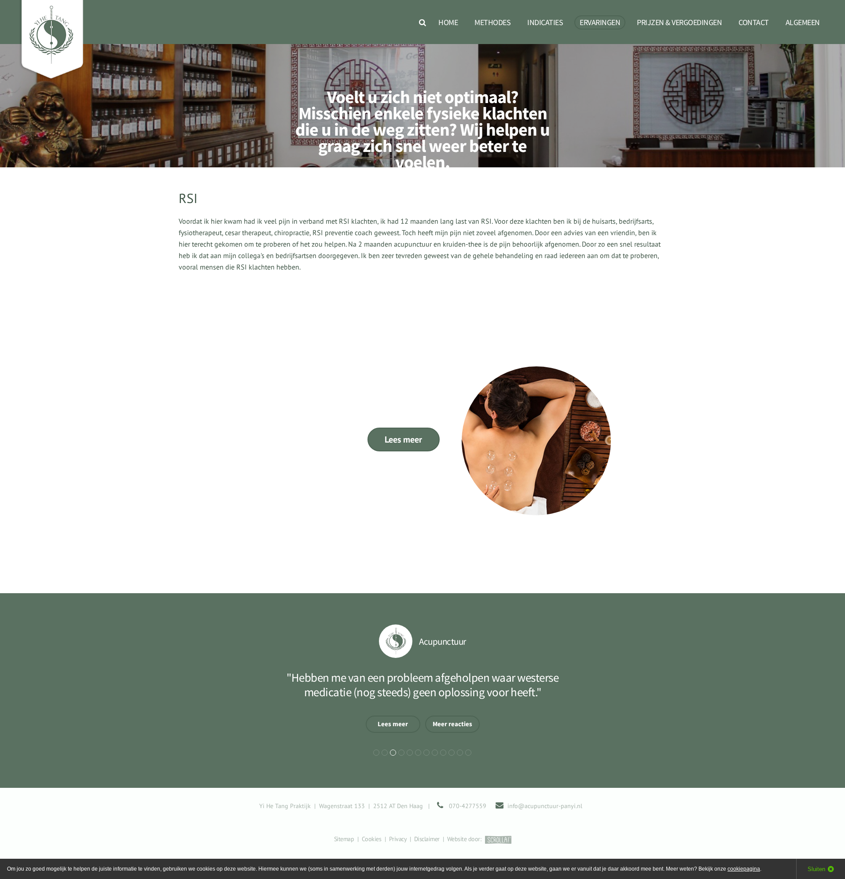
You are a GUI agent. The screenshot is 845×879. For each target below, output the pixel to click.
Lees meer (403, 439)
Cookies (372, 839)
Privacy (398, 839)
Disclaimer (427, 839)
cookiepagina (743, 869)
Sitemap (344, 839)
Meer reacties (452, 724)
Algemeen (803, 22)
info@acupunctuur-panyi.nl (544, 806)
